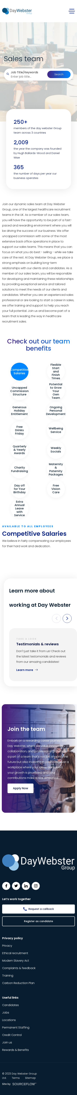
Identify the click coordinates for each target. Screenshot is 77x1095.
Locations (9, 1020)
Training (7, 976)
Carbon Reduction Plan (18, 983)
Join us (7, 1042)
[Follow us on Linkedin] (26, 886)
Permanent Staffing (15, 1027)
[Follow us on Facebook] (6, 886)
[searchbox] (27, 77)
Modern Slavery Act (15, 961)
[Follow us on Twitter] (16, 886)
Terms (16, 1078)
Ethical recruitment (15, 953)
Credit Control (12, 1035)
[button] (56, 618)
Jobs (5, 1013)
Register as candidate (38, 921)
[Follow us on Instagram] (36, 886)
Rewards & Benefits (15, 1050)
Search (58, 74)
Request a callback (41, 909)
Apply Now (20, 788)
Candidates (10, 1005)
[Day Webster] (17, 11)
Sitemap (30, 1078)
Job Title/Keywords (24, 72)
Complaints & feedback (18, 968)
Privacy (7, 946)
